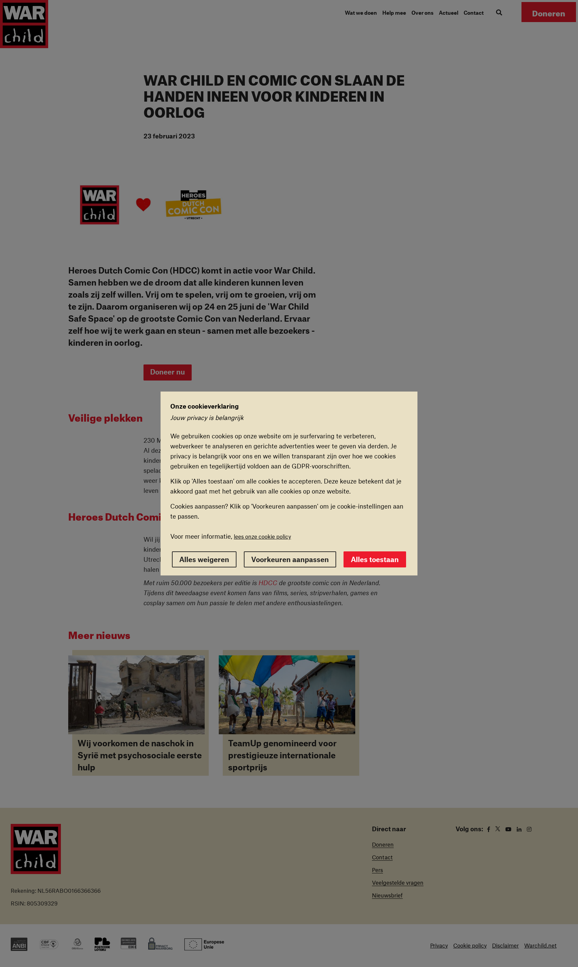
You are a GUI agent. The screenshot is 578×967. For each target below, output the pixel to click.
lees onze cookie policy (262, 536)
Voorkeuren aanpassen (290, 559)
